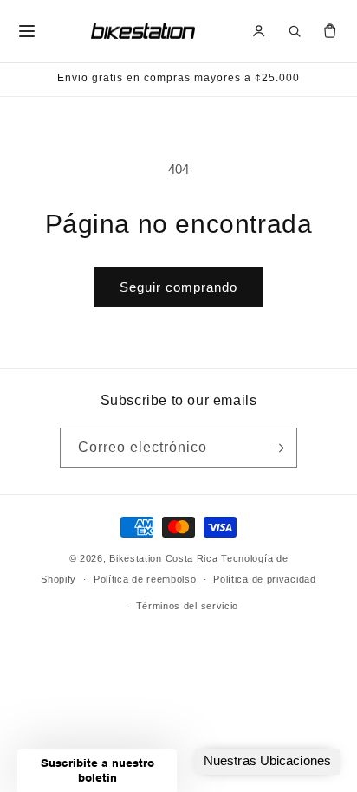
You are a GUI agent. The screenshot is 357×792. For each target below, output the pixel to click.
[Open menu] (27, 31)
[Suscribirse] (277, 448)
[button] (97, 770)
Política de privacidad (264, 579)
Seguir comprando (178, 287)
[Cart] (330, 31)
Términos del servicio (187, 606)
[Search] (294, 31)
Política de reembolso (145, 579)
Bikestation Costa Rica (163, 558)
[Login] (259, 31)
